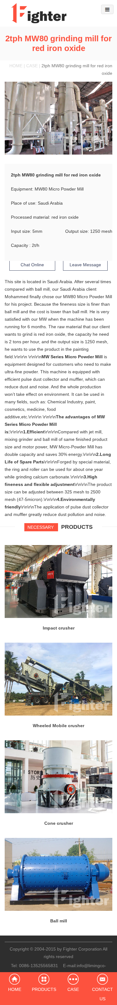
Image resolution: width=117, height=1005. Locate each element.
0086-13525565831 (38, 965)
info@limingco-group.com (77, 969)
